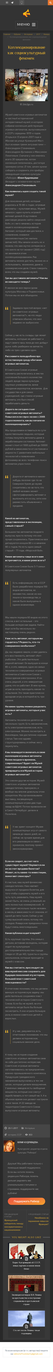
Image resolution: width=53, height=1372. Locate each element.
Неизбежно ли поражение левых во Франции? (38, 1220)
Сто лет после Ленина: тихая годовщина (26, 1332)
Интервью (28, 34)
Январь (47, 34)
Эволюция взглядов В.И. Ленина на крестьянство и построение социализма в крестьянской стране (26, 1299)
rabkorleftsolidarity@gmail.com (28, 1353)
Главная (7, 34)
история (12, 1134)
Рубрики (17, 34)
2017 (38, 34)
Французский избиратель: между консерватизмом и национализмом (13, 1225)
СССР (19, 1134)
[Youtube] (7, 2)
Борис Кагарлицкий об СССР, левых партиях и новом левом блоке (26, 1265)
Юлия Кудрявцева (28, 1142)
